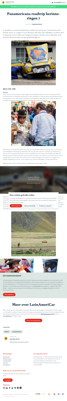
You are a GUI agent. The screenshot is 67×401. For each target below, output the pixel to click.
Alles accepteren (15, 206)
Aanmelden (8, 380)
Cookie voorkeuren (23, 394)
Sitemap (11, 394)
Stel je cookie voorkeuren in (33, 183)
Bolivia (7, 331)
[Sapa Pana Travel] (6, 338)
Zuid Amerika (6, 357)
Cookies (16, 394)
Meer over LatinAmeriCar (33, 320)
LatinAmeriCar (17, 331)
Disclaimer (5, 394)
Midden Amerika (7, 359)
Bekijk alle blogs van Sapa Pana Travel (19, 342)
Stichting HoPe (37, 286)
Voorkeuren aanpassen (45, 206)
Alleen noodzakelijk (29, 206)
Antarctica (5, 362)
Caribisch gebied (7, 360)
